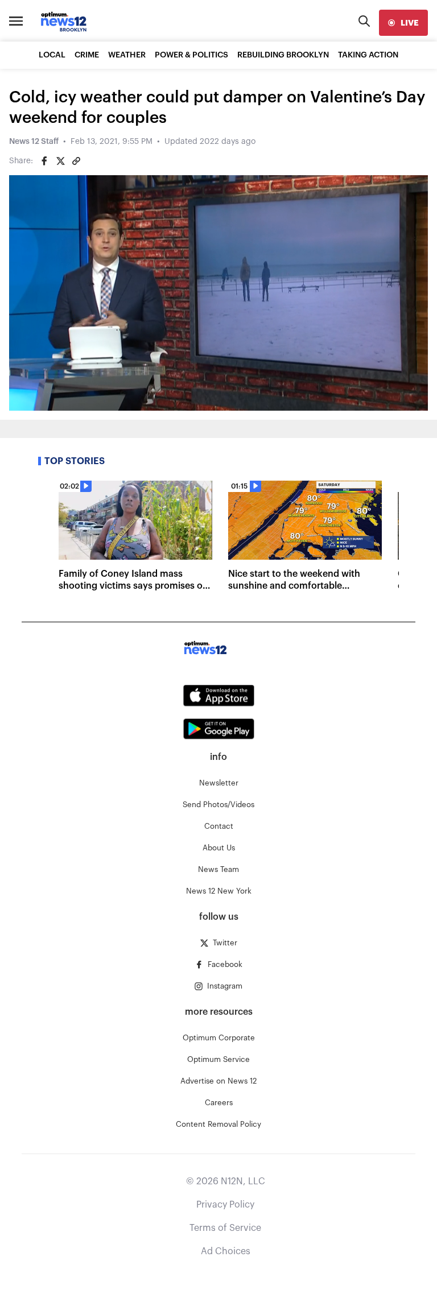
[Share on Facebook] (44, 161)
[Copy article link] (76, 161)
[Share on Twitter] (60, 161)
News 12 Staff (34, 142)
